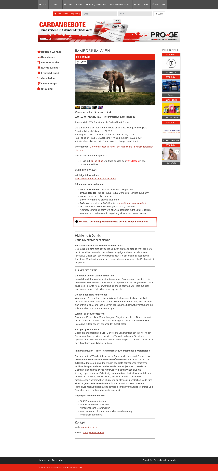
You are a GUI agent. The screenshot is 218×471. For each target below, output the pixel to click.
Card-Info (147, 460)
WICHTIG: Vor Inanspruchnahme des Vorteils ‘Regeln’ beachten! (113, 221)
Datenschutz (58, 460)
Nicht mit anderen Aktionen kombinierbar (95, 178)
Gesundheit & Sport (121, 4)
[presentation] (77, 82)
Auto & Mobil (142, 4)
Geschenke (160, 4)
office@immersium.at (93, 432)
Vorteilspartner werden (165, 460)
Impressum (44, 460)
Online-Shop (96, 161)
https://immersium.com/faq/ (132, 203)
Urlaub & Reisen (74, 4)
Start (44, 4)
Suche (160, 14)
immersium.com (89, 427)
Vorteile (56, 4)
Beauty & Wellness (97, 4)
